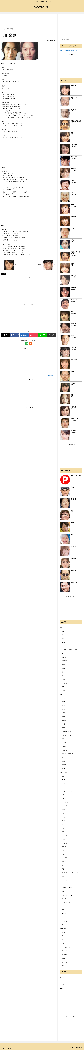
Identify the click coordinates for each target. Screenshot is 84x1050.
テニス (63, 783)
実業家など (64, 765)
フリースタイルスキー (67, 895)
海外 (63, 965)
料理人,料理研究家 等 (67, 735)
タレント (64, 642)
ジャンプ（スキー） (67, 898)
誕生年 (63, 932)
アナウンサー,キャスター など (69, 649)
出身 (63, 939)
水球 (63, 828)
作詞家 (63, 709)
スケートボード (66, 880)
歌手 (63, 634)
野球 (63, 776)
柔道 (63, 850)
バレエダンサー (66, 679)
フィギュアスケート (67, 887)
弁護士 (63, 761)
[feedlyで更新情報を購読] (26, 343)
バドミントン (65, 809)
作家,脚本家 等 (65, 698)
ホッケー (64, 824)
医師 (63, 757)
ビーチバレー (65, 806)
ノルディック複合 (66, 902)
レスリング (64, 843)
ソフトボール (65, 817)
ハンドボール (65, 820)
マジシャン (64, 683)
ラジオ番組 (64, 954)
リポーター (64, 653)
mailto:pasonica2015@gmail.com (68, 50)
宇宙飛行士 (64, 750)
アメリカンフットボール (68, 791)
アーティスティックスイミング (70, 872)
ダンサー (64, 675)
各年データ (64, 962)
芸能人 (61, 627)
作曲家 (63, 713)
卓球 (63, 813)
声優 (63, 687)
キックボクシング (66, 839)
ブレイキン (64, 921)
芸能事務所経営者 (66, 731)
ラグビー (64, 794)
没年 (63, 936)
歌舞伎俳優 (64, 660)
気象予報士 (64, 746)
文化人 (61, 694)
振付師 (63, 690)
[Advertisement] (28, 21)
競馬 (63, 910)
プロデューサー (66, 727)
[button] (54, 29)
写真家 (63, 716)
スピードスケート (66, 884)
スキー (63, 891)
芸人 (63, 638)
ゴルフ (63, 787)
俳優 (4, 273)
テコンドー (64, 854)
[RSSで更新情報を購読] (30, 343)
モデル (63, 646)
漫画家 (63, 701)
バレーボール (65, 802)
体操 (63, 876)
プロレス (64, 846)
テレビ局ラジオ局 (66, 951)
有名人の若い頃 (66, 947)
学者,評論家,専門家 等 (67, 753)
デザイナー (64, 739)
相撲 (63, 832)
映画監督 (64, 720)
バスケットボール (66, 798)
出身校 (63, 943)
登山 (63, 925)
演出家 (63, 724)
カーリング (64, 906)
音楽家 (63, 705)
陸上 (63, 865)
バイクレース (65, 917)
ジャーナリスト (66, 742)
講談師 (63, 672)
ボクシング (64, 835)
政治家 (63, 768)
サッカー (64, 779)
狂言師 (63, 664)
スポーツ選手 (63, 772)
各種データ (63, 928)
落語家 (63, 668)
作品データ (64, 958)
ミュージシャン (66, 657)
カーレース (64, 913)
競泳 (63, 869)
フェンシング (65, 861)
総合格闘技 (64, 858)
